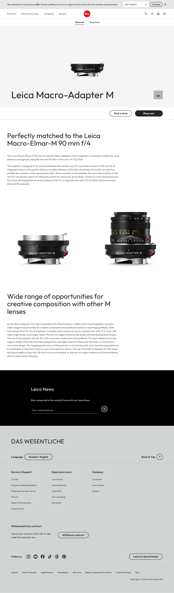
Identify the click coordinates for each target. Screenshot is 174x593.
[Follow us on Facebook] (42, 556)
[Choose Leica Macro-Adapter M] (158, 95)
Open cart (164, 13)
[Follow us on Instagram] (28, 556)
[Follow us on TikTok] (49, 556)
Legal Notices (47, 572)
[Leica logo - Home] (87, 13)
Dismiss (165, 4)
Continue (156, 4)
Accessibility (63, 572)
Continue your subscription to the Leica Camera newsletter (104, 409)
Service (62, 13)
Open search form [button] (146, 13)
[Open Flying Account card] (152, 13)
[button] (160, 457)
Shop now (148, 113)
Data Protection (29, 572)
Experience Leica (30, 13)
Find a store (158, 13)
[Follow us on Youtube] (35, 556)
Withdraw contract (73, 535)
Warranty (77, 572)
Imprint (14, 572)
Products (11, 13)
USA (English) (131, 4)
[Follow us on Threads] (56, 556)
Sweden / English (38, 456)
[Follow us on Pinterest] (64, 556)
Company (49, 13)
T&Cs (137, 572)
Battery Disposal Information (98, 572)
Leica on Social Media (145, 556)
